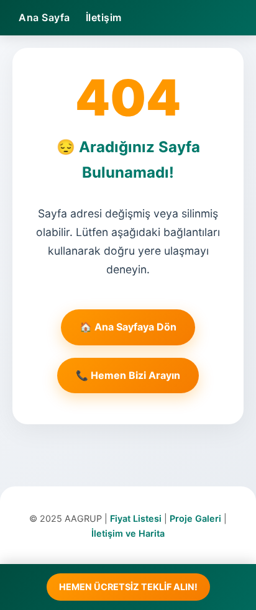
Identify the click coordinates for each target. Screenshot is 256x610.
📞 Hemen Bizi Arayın (128, 375)
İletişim (104, 17)
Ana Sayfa (44, 17)
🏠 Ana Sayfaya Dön (128, 327)
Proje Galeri (195, 518)
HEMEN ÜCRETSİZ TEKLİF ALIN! (128, 586)
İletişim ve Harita (128, 533)
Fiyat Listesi (136, 518)
